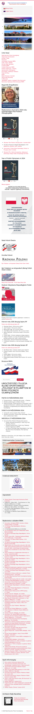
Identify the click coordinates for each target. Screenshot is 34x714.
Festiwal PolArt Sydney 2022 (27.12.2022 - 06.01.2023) (18, 579)
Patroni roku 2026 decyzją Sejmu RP (10, 324)
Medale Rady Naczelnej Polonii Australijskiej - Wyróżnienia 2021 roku (16, 625)
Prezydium (4, 59)
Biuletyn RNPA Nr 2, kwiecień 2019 (13, 681)
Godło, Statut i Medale (7, 62)
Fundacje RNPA (5, 65)
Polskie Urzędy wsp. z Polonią (9, 68)
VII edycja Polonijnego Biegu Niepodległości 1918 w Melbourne (17, 564)
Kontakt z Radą (5, 58)
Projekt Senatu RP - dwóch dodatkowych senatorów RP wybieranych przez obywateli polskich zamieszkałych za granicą (18, 684)
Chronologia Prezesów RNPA (9, 61)
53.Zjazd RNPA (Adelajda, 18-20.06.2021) (15, 639)
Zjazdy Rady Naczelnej (7, 77)
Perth (16, 146)
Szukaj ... (20, 379)
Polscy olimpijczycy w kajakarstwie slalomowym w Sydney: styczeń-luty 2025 (17, 553)
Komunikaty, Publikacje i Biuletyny (10, 71)
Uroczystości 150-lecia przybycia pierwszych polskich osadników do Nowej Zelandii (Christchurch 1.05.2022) (17, 622)
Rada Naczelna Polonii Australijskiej (10, 55)
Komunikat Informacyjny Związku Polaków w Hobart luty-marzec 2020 (17, 673)
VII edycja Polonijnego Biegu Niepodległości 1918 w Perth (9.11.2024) (17, 556)
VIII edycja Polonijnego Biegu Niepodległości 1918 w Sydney (17, 534)
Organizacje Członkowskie (8, 57)
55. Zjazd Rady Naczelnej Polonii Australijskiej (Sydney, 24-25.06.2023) (18, 576)
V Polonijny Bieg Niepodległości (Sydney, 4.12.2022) (17, 580)
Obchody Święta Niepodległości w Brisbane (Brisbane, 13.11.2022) (18, 585)
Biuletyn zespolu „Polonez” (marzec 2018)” (15, 687)
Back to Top (29, 711)
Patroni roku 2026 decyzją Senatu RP (11, 347)
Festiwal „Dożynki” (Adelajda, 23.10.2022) (15, 593)
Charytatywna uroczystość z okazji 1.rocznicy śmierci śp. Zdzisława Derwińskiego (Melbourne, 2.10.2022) (17, 595)
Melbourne (6, 146)
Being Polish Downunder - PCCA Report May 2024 (14, 282)
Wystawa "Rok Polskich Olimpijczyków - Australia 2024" (17, 142)
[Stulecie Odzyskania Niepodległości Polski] (8, 293)
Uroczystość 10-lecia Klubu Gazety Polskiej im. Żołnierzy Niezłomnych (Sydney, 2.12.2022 (16, 582)
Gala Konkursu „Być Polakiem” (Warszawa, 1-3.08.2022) (15, 606)
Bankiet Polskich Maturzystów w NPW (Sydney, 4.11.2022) (16, 591)
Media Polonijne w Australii (8, 76)
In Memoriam (5, 79)
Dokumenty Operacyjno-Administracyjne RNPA (13, 82)
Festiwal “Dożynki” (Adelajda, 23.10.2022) (15, 613)
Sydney (19, 146)
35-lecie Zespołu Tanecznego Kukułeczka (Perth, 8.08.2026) (16, 500)
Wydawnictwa (8, 319)
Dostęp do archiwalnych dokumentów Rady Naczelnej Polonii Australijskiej (21, 699)
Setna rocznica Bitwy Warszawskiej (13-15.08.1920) (17, 669)
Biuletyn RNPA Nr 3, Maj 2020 (12, 671)
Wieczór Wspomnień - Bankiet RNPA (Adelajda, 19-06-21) (18, 631)
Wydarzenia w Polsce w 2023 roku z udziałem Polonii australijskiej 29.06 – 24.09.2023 (17, 573)
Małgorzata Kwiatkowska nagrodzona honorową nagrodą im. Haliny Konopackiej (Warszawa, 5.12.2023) (18, 567)
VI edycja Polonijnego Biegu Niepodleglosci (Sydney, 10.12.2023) (17, 570)
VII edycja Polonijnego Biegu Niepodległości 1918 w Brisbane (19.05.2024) (17, 562)
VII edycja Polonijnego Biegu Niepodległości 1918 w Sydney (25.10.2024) (17, 559)
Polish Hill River (5, 73)
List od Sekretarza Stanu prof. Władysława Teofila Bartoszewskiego (17, 531)
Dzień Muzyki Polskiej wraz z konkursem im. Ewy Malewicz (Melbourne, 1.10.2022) (17, 598)
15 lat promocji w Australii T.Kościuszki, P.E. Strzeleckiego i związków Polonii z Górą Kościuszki (17, 664)
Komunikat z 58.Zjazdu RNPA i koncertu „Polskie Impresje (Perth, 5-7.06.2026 (16, 523)
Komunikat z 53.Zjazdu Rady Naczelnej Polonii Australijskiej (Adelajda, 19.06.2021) (16, 628)
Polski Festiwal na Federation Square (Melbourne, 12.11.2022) (16, 610)
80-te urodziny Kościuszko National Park (14, 662)
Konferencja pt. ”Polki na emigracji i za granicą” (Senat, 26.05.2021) (18, 644)
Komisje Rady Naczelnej (7, 64)
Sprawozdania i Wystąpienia (8, 70)
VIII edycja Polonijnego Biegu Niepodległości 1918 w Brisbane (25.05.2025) (17, 542)
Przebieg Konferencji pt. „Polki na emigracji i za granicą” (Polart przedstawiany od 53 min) (18, 641)
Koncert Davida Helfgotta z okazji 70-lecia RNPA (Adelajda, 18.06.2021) (16, 634)
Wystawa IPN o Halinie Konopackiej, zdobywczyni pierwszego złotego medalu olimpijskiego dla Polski (16, 152)
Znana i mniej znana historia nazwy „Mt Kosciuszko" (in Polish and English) (18, 679)
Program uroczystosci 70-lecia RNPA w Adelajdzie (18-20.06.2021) (18, 637)
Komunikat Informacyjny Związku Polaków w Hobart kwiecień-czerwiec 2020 (17, 676)
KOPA (3, 74)
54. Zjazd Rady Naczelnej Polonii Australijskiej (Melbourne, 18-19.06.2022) (16, 619)
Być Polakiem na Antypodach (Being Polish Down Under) (15, 263)
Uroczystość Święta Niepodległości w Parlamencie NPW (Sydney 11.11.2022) (17, 588)
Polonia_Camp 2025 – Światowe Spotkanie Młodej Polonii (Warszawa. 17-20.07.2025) (17, 537)
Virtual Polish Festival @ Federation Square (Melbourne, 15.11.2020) (15, 667)
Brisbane (12, 146)
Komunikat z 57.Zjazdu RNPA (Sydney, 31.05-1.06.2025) (16, 539)
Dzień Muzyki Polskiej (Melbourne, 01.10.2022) (16, 608)
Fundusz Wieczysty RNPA (8, 67)
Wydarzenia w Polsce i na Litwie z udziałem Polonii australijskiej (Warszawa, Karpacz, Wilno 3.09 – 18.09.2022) (17, 602)
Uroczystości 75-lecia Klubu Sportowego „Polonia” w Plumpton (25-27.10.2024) (16, 149)
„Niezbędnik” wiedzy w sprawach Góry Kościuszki (13, 80)
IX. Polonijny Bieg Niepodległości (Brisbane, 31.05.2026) (15, 526)
